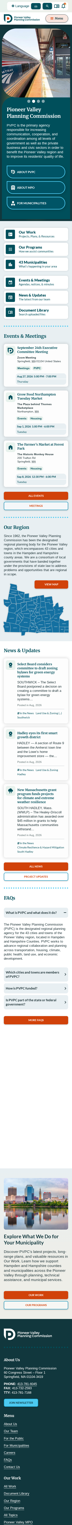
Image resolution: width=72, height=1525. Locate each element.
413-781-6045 (27, 1384)
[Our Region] (36, 609)
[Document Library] (57, 6)
